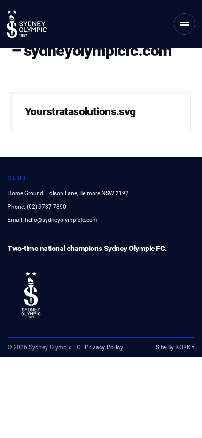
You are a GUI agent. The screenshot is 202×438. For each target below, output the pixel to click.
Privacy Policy (104, 347)
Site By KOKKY (175, 347)
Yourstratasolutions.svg (80, 111)
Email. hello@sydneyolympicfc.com (53, 220)
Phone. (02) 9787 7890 (37, 206)
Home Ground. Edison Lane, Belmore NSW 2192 (68, 193)
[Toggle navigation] (184, 24)
